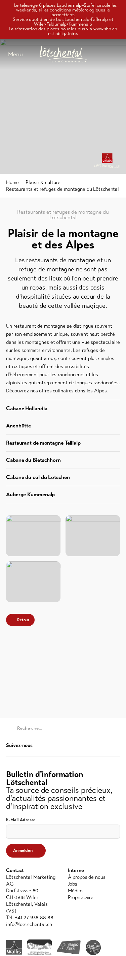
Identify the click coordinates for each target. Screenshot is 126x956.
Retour (23, 620)
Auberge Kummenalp (30, 494)
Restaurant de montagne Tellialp (43, 443)
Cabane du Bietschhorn (33, 460)
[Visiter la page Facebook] (106, 745)
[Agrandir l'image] (33, 535)
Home (12, 182)
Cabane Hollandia (26, 408)
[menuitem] (94, 877)
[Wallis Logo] (14, 947)
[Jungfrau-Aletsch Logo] (39, 947)
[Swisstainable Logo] (93, 947)
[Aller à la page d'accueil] (63, 54)
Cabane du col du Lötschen (38, 477)
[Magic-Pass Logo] (69, 947)
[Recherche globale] (116, 54)
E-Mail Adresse (21, 820)
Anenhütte (18, 425)
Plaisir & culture (43, 182)
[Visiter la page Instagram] (116, 745)
